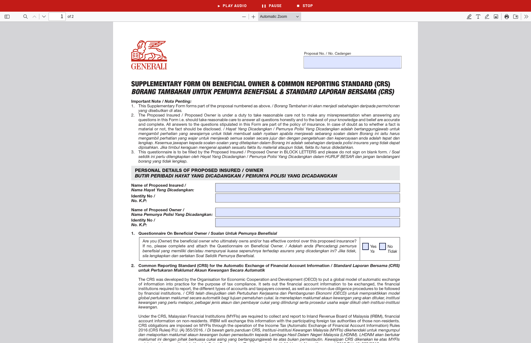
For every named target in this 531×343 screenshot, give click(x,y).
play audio (232, 6)
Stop (305, 6)
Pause (272, 6)
